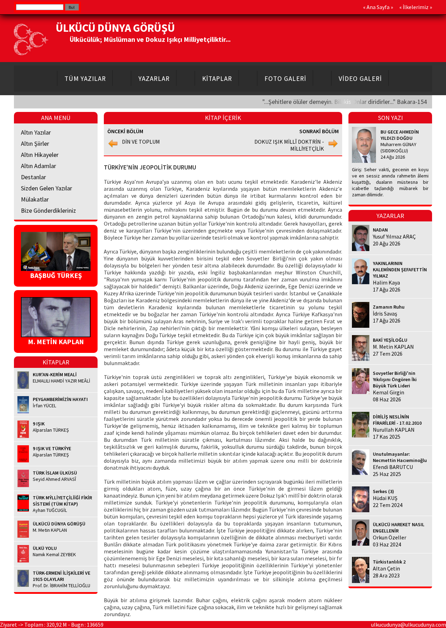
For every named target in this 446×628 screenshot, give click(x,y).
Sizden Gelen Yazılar (46, 188)
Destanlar (33, 177)
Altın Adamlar (38, 166)
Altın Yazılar (36, 132)
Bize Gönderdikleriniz (48, 210)
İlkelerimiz (416, 6)
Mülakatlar (35, 199)
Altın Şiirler (35, 143)
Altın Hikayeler (40, 155)
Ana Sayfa (378, 6)
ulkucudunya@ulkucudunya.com (408, 624)
